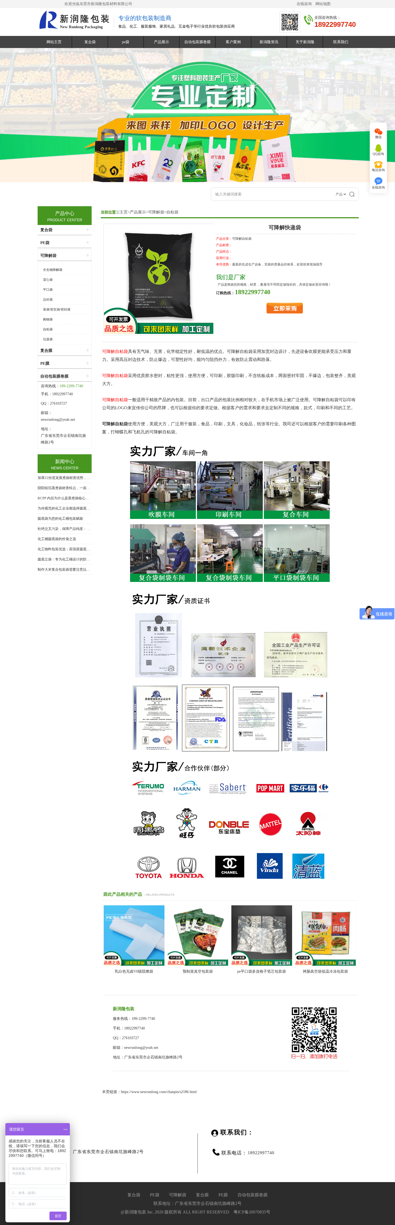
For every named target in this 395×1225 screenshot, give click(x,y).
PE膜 (44, 363)
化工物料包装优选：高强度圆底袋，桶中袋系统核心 (78, 549)
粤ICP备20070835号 (252, 1212)
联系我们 (340, 42)
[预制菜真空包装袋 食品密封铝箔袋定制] (198, 965)
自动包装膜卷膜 (197, 42)
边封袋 (48, 299)
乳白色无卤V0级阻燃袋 (134, 971)
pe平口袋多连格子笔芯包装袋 (261, 971)
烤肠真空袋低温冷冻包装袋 (325, 971)
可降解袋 (156, 212)
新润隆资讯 (269, 42)
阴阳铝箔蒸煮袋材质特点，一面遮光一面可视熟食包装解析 (83, 488)
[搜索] (352, 194)
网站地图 (323, 4)
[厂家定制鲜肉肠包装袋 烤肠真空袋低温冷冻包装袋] (325, 965)
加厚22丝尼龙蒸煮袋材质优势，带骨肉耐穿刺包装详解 (80, 478)
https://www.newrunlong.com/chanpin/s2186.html (159, 1092)
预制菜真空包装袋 (198, 971)
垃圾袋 (48, 339)
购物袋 (48, 319)
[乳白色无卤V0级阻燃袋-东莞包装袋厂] (134, 965)
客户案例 (233, 42)
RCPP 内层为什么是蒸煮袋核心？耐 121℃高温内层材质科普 (84, 498)
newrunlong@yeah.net (58, 420)
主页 (124, 212)
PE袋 (44, 243)
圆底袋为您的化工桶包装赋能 (60, 518)
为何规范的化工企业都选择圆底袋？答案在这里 (74, 508)
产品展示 (161, 42)
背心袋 (48, 280)
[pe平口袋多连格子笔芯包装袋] (261, 965)
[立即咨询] (285, 312)
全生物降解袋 (52, 270)
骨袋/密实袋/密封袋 (56, 309)
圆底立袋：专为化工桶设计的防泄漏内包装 (71, 559)
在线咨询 (304, 4)
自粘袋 (172, 212)
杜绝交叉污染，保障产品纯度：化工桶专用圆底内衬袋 (79, 529)
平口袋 (48, 290)
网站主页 (54, 42)
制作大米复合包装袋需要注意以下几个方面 (71, 569)
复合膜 (46, 350)
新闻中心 (64, 461)
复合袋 (90, 42)
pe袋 (125, 42)
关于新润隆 (305, 42)
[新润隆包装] (48, 20)
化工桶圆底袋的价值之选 (57, 539)
